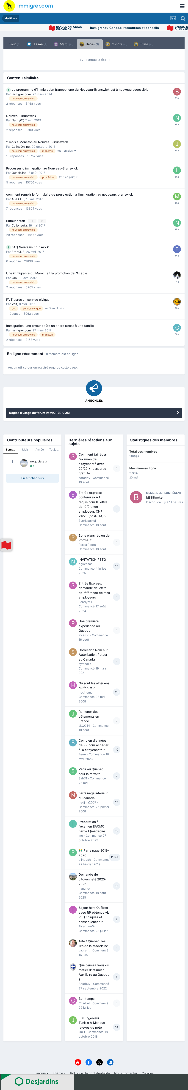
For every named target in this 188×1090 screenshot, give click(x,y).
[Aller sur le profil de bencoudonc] (177, 275)
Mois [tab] (25, 449)
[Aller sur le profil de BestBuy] (73, 967)
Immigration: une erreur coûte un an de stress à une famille (50, 326)
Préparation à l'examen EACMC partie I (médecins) (93, 826)
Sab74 (83, 778)
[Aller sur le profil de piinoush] (73, 852)
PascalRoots (87, 544)
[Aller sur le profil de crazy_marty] (177, 328)
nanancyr (85, 888)
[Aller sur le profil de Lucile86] (177, 170)
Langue (40, 1073)
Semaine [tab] (11, 449)
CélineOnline (21, 146)
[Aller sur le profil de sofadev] (73, 456)
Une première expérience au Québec (89, 625)
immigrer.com (21, 94)
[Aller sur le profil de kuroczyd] (177, 302)
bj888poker (155, 497)
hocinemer (86, 692)
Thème (58, 1073)
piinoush (85, 859)
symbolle (85, 664)
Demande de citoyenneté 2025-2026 (92, 879)
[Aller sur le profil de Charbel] (73, 1001)
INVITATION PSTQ (92, 559)
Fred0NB (18, 252)
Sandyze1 (85, 602)
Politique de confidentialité (90, 1073)
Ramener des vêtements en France (89, 716)
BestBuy (84, 984)
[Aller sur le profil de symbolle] (73, 652)
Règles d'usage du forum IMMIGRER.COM (39, 413)
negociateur (38, 461)
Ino (81, 835)
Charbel (84, 1003)
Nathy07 (17, 120)
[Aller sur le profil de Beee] (73, 742)
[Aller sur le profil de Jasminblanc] (177, 144)
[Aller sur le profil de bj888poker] (136, 497)
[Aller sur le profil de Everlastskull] (73, 495)
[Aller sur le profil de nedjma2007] (73, 795)
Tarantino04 (87, 926)
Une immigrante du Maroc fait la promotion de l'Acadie (46, 273)
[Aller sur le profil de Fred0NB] (177, 249)
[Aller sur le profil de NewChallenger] (177, 118)
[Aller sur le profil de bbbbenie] (177, 92)
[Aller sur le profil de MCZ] (177, 196)
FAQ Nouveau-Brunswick (30, 247)
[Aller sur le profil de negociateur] (24, 463)
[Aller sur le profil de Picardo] (73, 623)
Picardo (84, 635)
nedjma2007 (87, 802)
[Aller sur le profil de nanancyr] (73, 876)
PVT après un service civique (28, 299)
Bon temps (86, 998)
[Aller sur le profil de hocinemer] (73, 685)
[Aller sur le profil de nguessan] (73, 561)
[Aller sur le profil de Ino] (73, 824)
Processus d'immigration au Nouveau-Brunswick (42, 168)
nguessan (86, 564)
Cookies (148, 1073)
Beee (82, 754)
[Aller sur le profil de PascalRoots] (73, 537)
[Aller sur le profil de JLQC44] (73, 714)
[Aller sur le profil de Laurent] (73, 943)
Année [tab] (40, 449)
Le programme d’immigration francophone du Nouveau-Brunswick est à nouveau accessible (80, 89)
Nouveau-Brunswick (21, 116)
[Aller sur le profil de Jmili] (73, 1020)
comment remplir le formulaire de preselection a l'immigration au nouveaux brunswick (69, 194)
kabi (14, 278)
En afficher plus (32, 478)
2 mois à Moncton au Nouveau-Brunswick (37, 142)
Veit (14, 304)
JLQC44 (84, 725)
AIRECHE (18, 199)
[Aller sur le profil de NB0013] (177, 223)
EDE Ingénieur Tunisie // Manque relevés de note (92, 1022)
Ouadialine (19, 173)
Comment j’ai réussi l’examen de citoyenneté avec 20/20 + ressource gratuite (93, 464)
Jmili (82, 1032)
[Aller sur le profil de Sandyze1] (73, 585)
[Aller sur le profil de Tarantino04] (73, 910)
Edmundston (16, 221)
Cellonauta (19, 225)
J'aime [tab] (39, 44)
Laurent (84, 950)
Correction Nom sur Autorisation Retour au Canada (93, 654)
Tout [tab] (15, 44)
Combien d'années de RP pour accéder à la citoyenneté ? (93, 745)
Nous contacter (125, 1073)
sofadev (84, 478)
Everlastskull (88, 520)
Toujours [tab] (54, 449)
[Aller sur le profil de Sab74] (73, 771)
